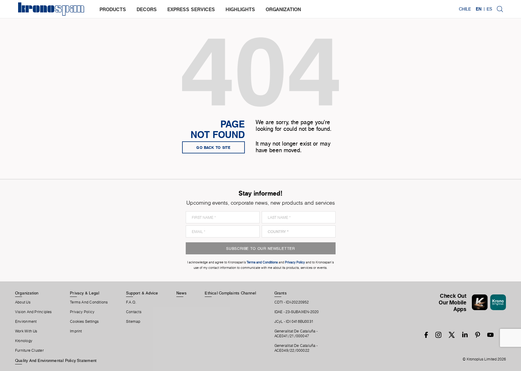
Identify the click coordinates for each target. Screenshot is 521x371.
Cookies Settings (84, 321)
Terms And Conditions (89, 302)
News (181, 293)
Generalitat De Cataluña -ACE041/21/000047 (296, 333)
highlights (240, 9)
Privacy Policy (82, 312)
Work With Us (26, 331)
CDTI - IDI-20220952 (291, 302)
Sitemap (133, 321)
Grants (280, 293)
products (112, 9)
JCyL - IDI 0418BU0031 (294, 321)
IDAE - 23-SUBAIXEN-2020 (296, 312)
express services (191, 9)
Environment (25, 321)
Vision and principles (33, 312)
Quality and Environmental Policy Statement (55, 360)
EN (479, 9)
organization (283, 9)
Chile (465, 9)
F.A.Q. (131, 302)
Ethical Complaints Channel (230, 293)
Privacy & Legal (84, 293)
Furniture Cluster (29, 350)
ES (489, 9)
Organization (27, 293)
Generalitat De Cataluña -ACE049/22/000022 (296, 348)
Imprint (76, 331)
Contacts (133, 312)
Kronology (23, 340)
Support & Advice (142, 293)
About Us (22, 302)
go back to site (213, 147)
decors (147, 9)
